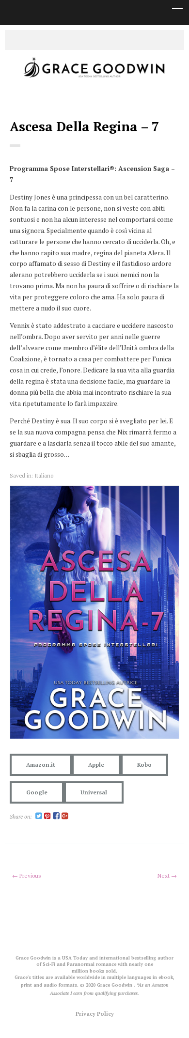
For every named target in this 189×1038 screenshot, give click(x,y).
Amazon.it (40, 764)
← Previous (26, 875)
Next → (167, 875)
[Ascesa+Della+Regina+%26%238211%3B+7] (38, 816)
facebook (87, 39)
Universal (93, 792)
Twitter (72, 39)
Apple (96, 764)
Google (36, 792)
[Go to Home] (94, 78)
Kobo (144, 764)
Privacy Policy (95, 1013)
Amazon (116, 39)
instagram (101, 39)
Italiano (43, 475)
